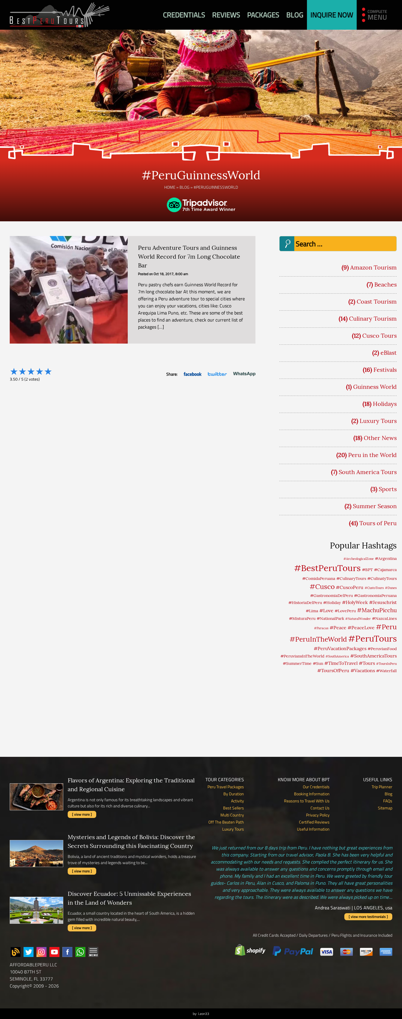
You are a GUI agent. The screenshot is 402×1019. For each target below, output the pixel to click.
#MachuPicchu (377, 610)
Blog (294, 14)
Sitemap (385, 808)
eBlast (389, 352)
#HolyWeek (355, 602)
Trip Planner (382, 787)
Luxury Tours (378, 420)
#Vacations (362, 670)
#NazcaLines (384, 618)
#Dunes (391, 588)
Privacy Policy (318, 815)
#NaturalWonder (358, 619)
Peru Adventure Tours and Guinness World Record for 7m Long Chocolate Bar (189, 256)
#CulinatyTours (382, 578)
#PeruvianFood (382, 648)
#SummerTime (297, 663)
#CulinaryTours (351, 578)
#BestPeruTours (327, 567)
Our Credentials (316, 787)
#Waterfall (386, 670)
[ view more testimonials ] (368, 916)
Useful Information (313, 829)
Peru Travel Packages (225, 787)
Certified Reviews (314, 822)
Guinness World (375, 386)
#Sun (318, 663)
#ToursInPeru (386, 664)
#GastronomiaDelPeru (331, 595)
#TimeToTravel (341, 663)
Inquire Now (331, 14)
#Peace (338, 627)
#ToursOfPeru (333, 670)
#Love (326, 610)
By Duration (233, 794)
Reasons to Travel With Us (307, 801)
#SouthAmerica (337, 656)
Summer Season (375, 506)
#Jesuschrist (383, 602)
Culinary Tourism (373, 318)
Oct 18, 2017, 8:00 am (171, 274)
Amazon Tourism (373, 267)
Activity (237, 801)
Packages (263, 14)
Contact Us (320, 808)
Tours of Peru (378, 523)
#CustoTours (374, 588)
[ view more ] (82, 814)
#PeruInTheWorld (318, 639)
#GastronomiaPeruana (375, 595)
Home (169, 187)
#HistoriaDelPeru (305, 602)
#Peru (386, 626)
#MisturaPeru (302, 618)
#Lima (312, 610)
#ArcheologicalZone (358, 559)
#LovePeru (345, 610)
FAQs (387, 801)
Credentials (184, 14)
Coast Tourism (377, 301)
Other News (380, 437)
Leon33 (203, 1013)
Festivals (385, 369)
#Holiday (332, 602)
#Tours (367, 663)
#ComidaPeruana (318, 578)
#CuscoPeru (349, 587)
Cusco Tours (379, 335)
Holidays (385, 403)
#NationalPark (330, 618)
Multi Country (232, 815)
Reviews (226, 14)
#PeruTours (372, 638)
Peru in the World (372, 455)
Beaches (385, 284)
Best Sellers (233, 808)
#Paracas (321, 628)
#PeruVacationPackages (340, 648)
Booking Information (312, 794)
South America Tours (368, 472)
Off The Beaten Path (226, 822)
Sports (388, 489)
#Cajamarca (385, 569)
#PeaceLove (361, 627)
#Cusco (322, 586)
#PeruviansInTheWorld (302, 656)
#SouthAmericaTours (373, 656)
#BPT (367, 569)
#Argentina (386, 558)
